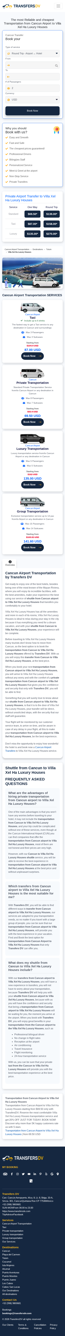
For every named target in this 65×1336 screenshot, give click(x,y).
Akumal (6, 1269)
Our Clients (7, 1325)
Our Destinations (10, 1290)
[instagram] (17, 1174)
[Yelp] (46, 1174)
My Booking (10, 1167)
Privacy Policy (53, 1327)
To (6, 70)
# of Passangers (13, 82)
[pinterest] (40, 1174)
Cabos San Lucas (11, 1287)
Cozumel (6, 1261)
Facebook (18, 1214)
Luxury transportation (12, 1234)
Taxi (4, 1227)
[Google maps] (57, 1174)
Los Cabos (7, 1283)
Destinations (38, 249)
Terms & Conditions (23, 1327)
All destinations (9, 1294)
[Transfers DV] (21, 6)
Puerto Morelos (9, 1276)
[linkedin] (34, 1174)
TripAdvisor (7, 1214)
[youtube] (29, 1174)
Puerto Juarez (9, 1279)
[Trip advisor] (5, 1174)
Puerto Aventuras (10, 1272)
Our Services (8, 1241)
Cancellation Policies (40, 1327)
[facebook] (11, 1174)
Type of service (12, 47)
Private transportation (12, 1231)
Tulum (48, 249)
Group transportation (12, 1238)
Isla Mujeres (8, 1265)
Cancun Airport (32, 316)
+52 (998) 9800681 (11, 1204)
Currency (9, 93)
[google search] (52, 1174)
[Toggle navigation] (58, 6)
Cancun (32, 381)
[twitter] (23, 1174)
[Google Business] (31, 1181)
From (8, 58)
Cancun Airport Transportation (17, 249)
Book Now (29, 356)
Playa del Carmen (11, 1254)
